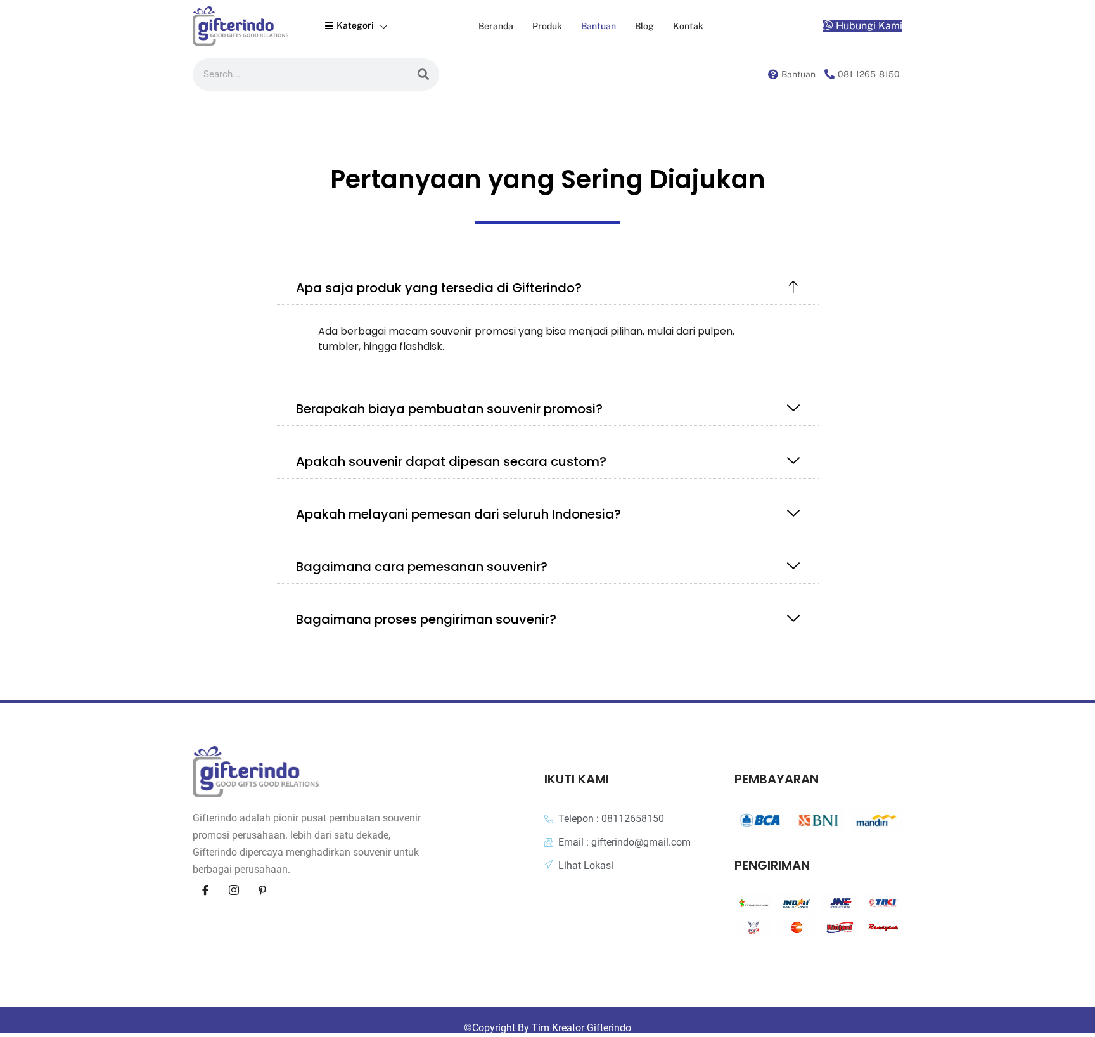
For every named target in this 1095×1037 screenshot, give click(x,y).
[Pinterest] (262, 889)
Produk (547, 26)
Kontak (688, 26)
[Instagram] (233, 889)
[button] (548, 288)
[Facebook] (205, 889)
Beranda (495, 26)
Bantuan (598, 26)
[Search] (423, 74)
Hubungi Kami (869, 26)
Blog (644, 26)
